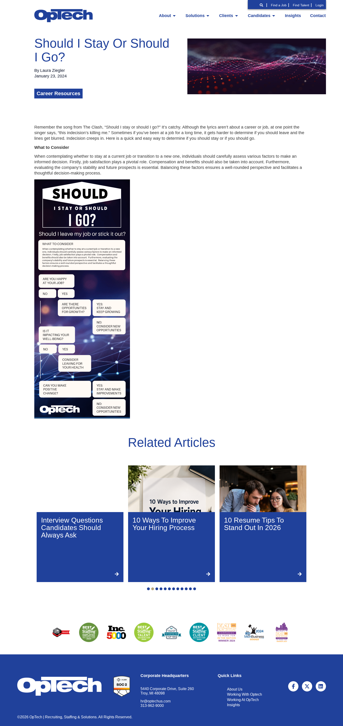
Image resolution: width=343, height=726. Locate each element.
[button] (148, 588)
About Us (234, 689)
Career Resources (58, 93)
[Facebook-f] (293, 686)
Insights (233, 705)
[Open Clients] (236, 15)
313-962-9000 (152, 706)
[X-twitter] (307, 686)
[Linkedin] (321, 686)
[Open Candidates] (274, 15)
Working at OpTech (243, 700)
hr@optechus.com (155, 701)
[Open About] (174, 15)
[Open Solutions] (208, 15)
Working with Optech (244, 694)
